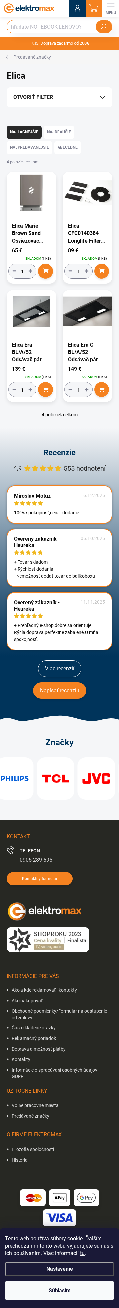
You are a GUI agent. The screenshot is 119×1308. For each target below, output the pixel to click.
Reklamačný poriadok (34, 1038)
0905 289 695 (36, 860)
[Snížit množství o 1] (14, 271)
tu (82, 1253)
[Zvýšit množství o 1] (30, 271)
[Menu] (110, 8)
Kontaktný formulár (39, 878)
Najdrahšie (59, 132)
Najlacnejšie (24, 132)
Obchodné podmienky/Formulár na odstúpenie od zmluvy (59, 1014)
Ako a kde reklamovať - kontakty (44, 990)
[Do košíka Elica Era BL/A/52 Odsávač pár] (45, 389)
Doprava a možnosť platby (39, 1049)
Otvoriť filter (33, 97)
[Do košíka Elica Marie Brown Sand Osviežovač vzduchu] (45, 271)
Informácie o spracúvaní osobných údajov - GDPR (55, 1073)
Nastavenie (59, 1269)
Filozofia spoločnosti (33, 1149)
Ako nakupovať (27, 1000)
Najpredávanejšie (29, 147)
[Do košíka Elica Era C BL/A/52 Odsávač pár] (101, 389)
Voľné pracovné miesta (35, 1105)
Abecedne (68, 147)
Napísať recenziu (59, 690)
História (20, 1160)
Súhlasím (60, 1290)
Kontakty (21, 1059)
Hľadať (104, 26)
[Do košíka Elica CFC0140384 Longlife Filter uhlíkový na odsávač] (101, 271)
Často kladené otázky (34, 1027)
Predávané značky (30, 1116)
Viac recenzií (59, 668)
